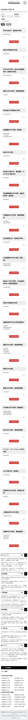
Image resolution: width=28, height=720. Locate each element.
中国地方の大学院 (19, 702)
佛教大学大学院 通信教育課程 (13, 345)
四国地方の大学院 (6, 704)
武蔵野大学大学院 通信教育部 (13, 531)
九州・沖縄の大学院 (20, 704)
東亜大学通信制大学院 (10, 50)
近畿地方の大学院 (6, 702)
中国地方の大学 (19, 685)
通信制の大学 (5, 690)
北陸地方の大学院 (19, 699)
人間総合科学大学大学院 (11, 512)
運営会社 (3, 712)
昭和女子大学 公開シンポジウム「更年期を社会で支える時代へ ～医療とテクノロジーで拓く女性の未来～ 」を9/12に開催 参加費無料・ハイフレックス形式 (14, 564)
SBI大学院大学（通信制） (11, 471)
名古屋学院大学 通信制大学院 (13, 238)
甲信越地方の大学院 (20, 697)
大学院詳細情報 (14, 41)
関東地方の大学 (6, 680)
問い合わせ (19, 712)
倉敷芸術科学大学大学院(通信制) (13, 322)
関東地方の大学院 (6, 697)
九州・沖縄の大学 (19, 687)
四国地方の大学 (6, 687)
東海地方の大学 (6, 683)
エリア (2, 14)
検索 (3, 24)
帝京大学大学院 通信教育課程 (13, 430)
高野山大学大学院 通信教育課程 (13, 91)
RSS (7, 712)
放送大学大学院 (8, 152)
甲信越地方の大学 (19, 680)
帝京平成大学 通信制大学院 (12, 30)
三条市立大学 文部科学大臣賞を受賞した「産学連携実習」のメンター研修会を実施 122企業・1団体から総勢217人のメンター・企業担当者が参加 (14, 654)
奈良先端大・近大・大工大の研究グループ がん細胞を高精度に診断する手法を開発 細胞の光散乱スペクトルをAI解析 (14, 587)
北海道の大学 (5, 678)
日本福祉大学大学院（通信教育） (13, 407)
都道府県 (16, 14)
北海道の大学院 (6, 694)
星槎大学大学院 (8, 369)
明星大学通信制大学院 (10, 303)
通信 (24, 37)
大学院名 (3, 19)
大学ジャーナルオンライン (16, 715)
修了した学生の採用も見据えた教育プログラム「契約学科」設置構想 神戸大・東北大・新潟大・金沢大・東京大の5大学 (14, 623)
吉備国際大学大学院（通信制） (13, 130)
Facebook (14, 712)
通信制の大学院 (6, 706)
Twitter (9, 712)
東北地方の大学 (19, 678)
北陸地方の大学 (19, 683)
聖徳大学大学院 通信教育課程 (13, 388)
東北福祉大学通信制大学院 (11, 110)
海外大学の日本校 (19, 690)
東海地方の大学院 (6, 699)
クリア (9, 24)
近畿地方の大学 (6, 685)
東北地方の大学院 (19, 694)
